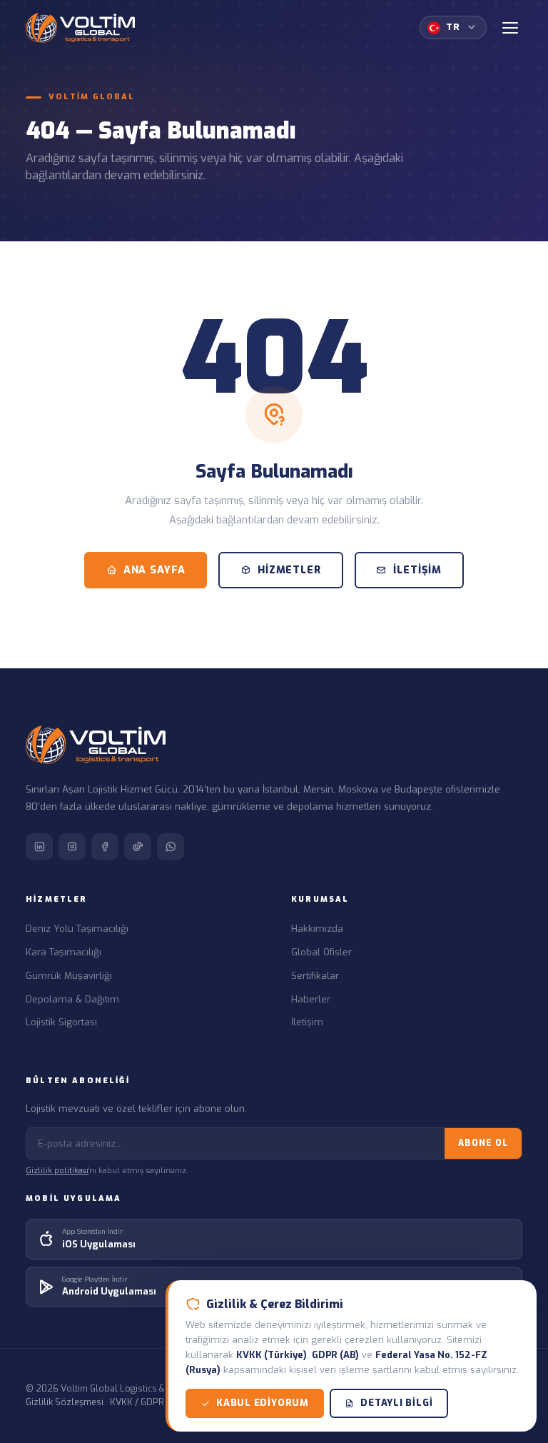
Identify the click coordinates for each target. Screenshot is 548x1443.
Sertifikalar (315, 976)
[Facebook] (104, 846)
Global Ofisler (321, 952)
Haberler (310, 999)
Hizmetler (289, 570)
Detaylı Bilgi (396, 1403)
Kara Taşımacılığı (63, 952)
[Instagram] (72, 846)
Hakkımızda (317, 928)
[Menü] (510, 28)
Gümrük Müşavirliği (69, 976)
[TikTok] (137, 846)
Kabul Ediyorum (262, 1403)
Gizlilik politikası (57, 1170)
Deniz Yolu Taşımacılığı (77, 928)
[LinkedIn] (39, 846)
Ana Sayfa (154, 570)
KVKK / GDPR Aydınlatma (161, 1402)
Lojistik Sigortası (61, 1022)
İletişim (417, 570)
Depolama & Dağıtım (72, 999)
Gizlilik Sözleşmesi (64, 1402)
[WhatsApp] (170, 846)
